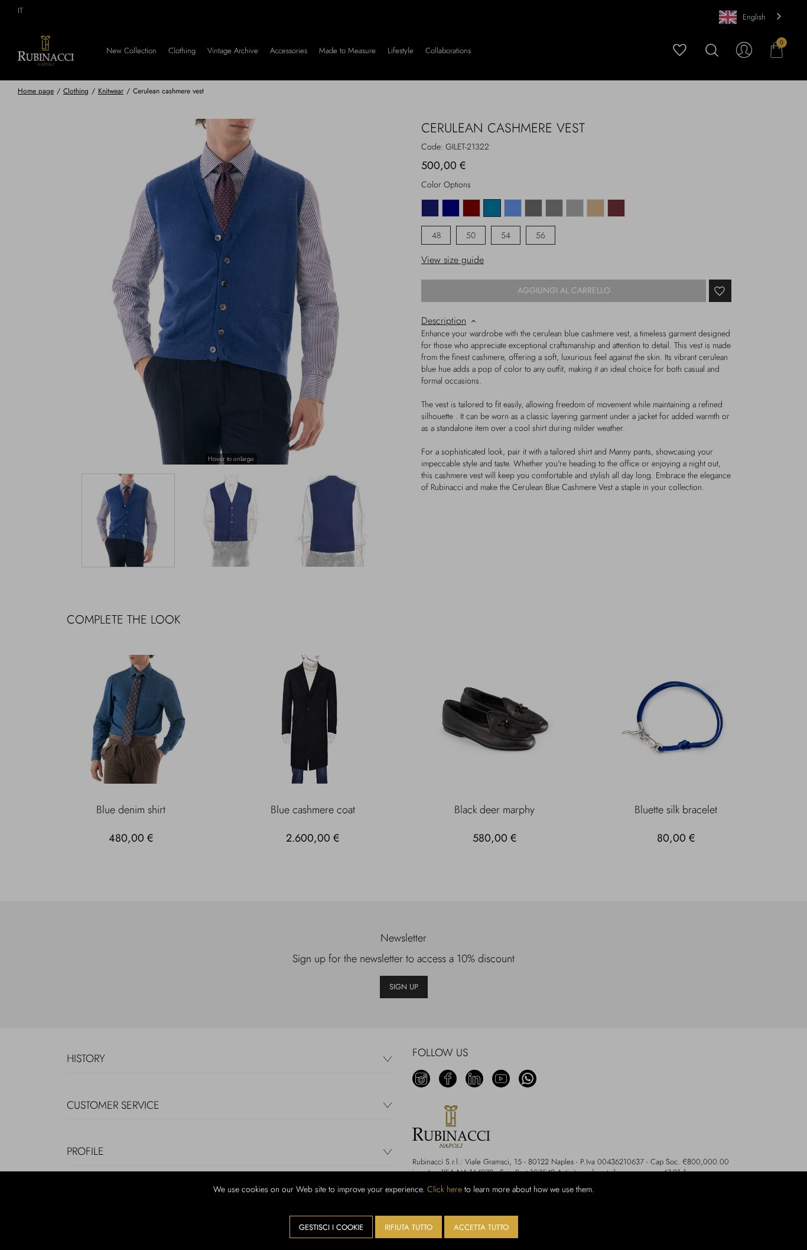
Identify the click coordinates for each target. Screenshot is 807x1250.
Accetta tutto (481, 1227)
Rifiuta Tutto (408, 1227)
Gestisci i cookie (331, 1227)
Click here (444, 1189)
